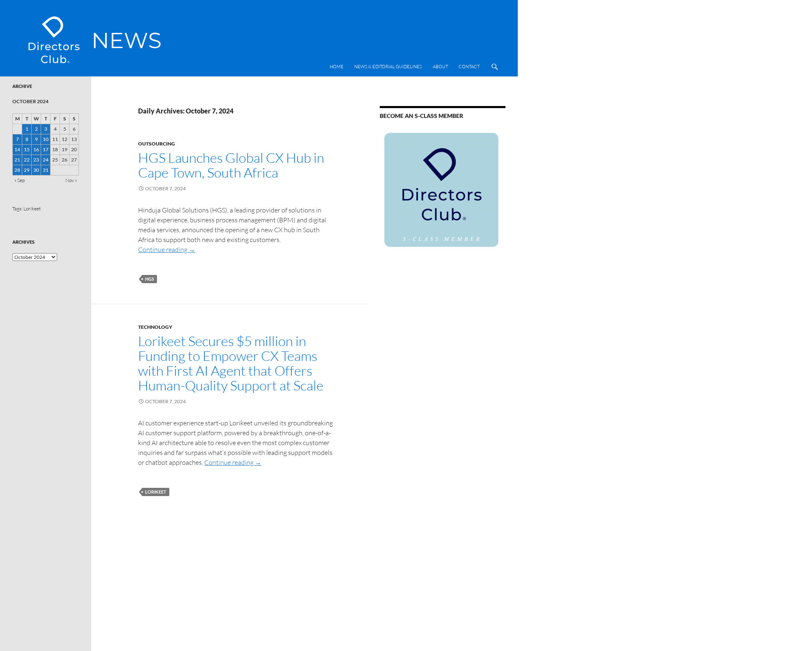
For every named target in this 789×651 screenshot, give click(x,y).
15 (27, 149)
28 (17, 170)
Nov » (71, 180)
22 (27, 160)
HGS (149, 279)
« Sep (19, 180)
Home (337, 66)
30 (36, 170)
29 (27, 170)
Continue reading (166, 249)
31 (45, 170)
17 (45, 149)
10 (45, 139)
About (440, 66)
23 (36, 160)
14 (17, 149)
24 (45, 160)
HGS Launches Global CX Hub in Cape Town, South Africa (231, 165)
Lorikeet (155, 491)
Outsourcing (156, 144)
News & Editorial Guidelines (388, 66)
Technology (155, 327)
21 (17, 160)
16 (36, 149)
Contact (469, 66)
